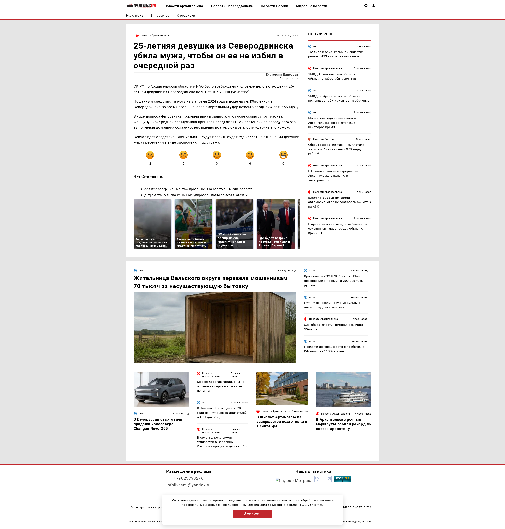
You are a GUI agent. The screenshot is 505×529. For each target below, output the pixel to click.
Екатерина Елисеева (282, 74)
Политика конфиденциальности (353, 521)
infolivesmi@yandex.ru (188, 485)
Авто (316, 46)
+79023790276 (189, 478)
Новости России (323, 139)
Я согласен (252, 513)
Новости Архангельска (155, 35)
